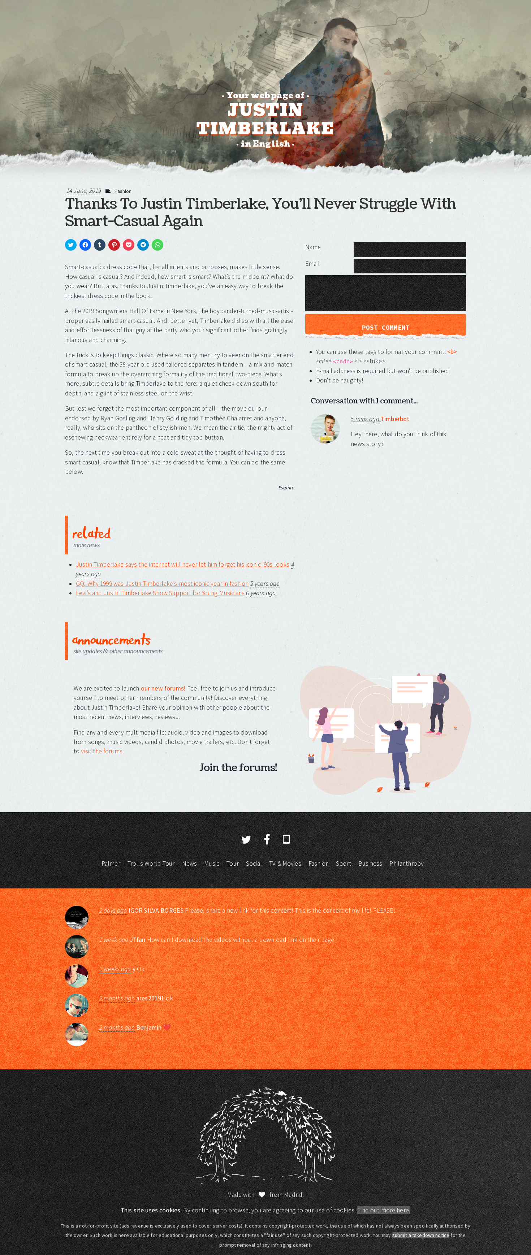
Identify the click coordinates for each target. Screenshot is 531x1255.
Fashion (123, 191)
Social (254, 863)
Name (313, 247)
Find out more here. (383, 1210)
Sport (343, 863)
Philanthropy (406, 863)
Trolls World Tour (151, 863)
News (189, 863)
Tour (232, 863)
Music (211, 863)
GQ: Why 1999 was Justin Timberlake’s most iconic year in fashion (162, 584)
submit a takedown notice (421, 1235)
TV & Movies (285, 863)
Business (370, 863)
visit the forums (101, 751)
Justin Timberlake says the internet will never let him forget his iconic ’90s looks (182, 564)
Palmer (111, 863)
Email (312, 264)
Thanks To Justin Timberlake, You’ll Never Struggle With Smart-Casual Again (260, 212)
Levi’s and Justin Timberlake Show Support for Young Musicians (160, 593)
